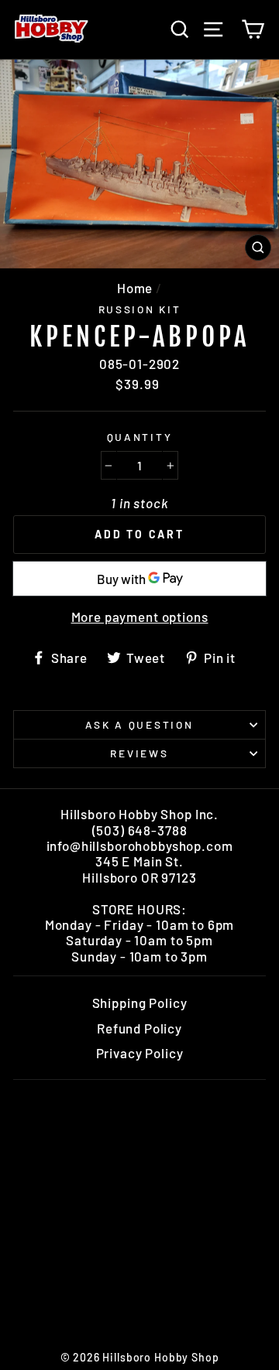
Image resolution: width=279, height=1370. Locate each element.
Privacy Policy (140, 1053)
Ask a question (139, 724)
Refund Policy (139, 1028)
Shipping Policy (140, 1002)
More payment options (139, 616)
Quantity (140, 437)
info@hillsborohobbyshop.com (139, 845)
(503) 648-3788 (140, 830)
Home (135, 288)
